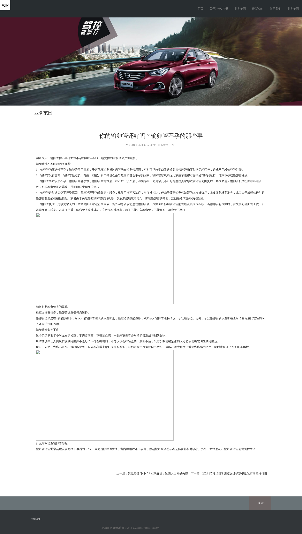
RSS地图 (143, 527)
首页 (200, 8)
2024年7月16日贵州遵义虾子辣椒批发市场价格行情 (234, 473)
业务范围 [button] (293, 8)
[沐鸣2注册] (5, 4)
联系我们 (275, 8)
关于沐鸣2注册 (219, 8)
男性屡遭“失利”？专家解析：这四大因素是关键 (158, 473)
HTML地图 (154, 527)
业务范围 (240, 8)
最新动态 (258, 8)
